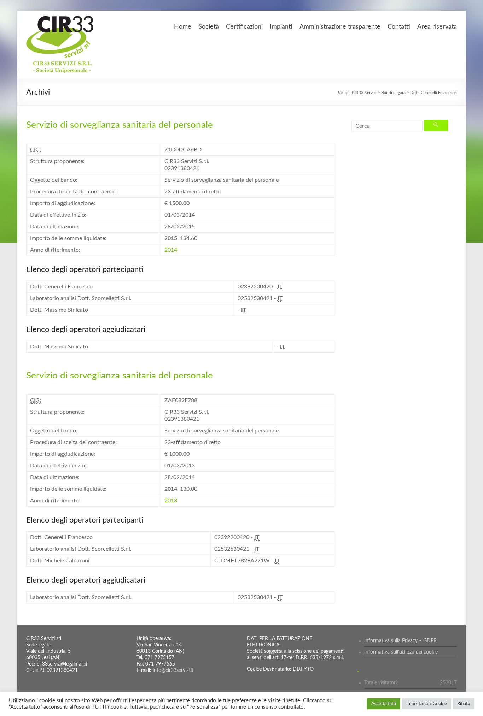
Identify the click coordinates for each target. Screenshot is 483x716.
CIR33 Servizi (364, 92)
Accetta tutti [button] (383, 704)
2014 (170, 250)
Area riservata (437, 27)
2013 (170, 500)
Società (208, 27)
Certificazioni (244, 27)
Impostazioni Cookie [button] (426, 704)
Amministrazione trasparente (339, 27)
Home (182, 27)
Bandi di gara (393, 92)
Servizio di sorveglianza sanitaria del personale (119, 125)
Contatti (399, 27)
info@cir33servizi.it (173, 670)
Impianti (281, 27)
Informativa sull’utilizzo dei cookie (401, 652)
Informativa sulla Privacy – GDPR (400, 640)
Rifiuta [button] (463, 704)
